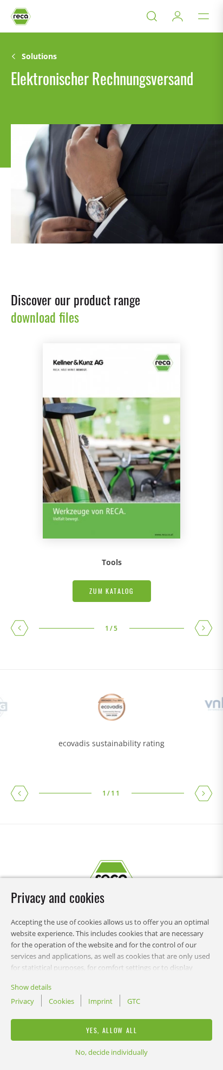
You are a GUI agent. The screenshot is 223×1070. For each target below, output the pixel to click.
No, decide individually (111, 1052)
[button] (19, 628)
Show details (31, 987)
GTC (133, 1001)
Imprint (100, 1001)
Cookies (61, 1001)
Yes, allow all (111, 1030)
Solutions (39, 56)
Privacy (22, 1001)
